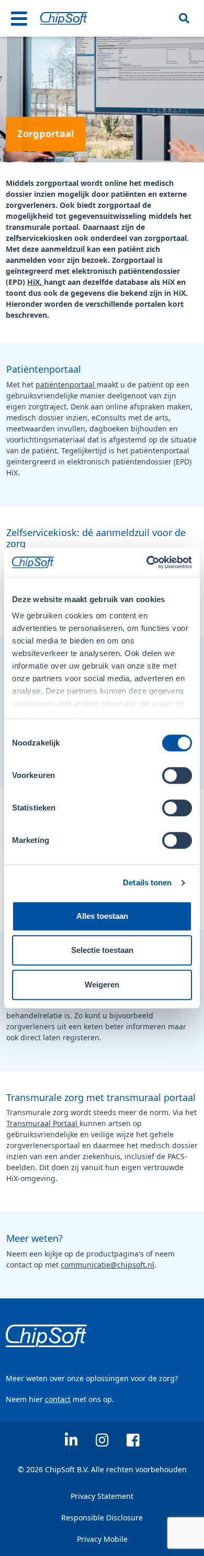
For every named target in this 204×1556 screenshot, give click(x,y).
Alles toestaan (102, 916)
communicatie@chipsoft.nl (107, 1265)
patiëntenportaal (66, 385)
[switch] (177, 775)
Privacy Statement (102, 1496)
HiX (33, 282)
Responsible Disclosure (102, 1517)
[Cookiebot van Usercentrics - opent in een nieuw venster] (146, 562)
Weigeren (102, 984)
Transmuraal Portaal (43, 1123)
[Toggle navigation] (19, 18)
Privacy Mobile (102, 1539)
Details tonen (147, 882)
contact (58, 1399)
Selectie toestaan (102, 950)
